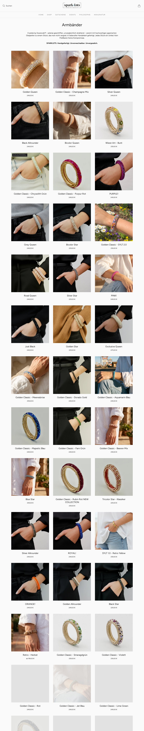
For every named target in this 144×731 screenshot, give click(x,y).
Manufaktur (99, 15)
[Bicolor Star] (72, 222)
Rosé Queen (30, 295)
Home (41, 15)
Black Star (114, 604)
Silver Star (72, 295)
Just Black (30, 346)
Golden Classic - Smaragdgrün (72, 655)
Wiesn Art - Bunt (114, 143)
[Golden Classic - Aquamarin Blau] (114, 375)
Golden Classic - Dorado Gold (72, 397)
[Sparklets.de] (72, 6)
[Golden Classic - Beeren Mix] (114, 426)
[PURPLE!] (114, 171)
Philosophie (84, 15)
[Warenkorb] (139, 5)
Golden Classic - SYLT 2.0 (114, 244)
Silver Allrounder (30, 553)
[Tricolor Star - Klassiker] (114, 477)
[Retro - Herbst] (30, 632)
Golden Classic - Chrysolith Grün (30, 193)
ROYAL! (72, 553)
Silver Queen (113, 92)
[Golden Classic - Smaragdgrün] (72, 632)
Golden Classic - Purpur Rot (72, 193)
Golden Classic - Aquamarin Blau (114, 397)
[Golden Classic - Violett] (114, 632)
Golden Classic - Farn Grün (72, 448)
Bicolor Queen (72, 143)
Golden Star (72, 346)
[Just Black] (30, 324)
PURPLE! (113, 193)
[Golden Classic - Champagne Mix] (72, 69)
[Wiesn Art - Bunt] (114, 120)
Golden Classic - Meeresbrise (30, 397)
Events (72, 15)
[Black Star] (114, 582)
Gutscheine (60, 15)
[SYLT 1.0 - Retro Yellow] (114, 531)
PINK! (114, 295)
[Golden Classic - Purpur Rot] (72, 171)
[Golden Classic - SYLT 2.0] (114, 222)
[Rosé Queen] (30, 273)
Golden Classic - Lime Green (114, 706)
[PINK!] (114, 273)
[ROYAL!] (72, 531)
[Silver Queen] (114, 69)
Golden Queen (30, 92)
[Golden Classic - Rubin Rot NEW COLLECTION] (72, 477)
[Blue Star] (30, 477)
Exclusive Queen (114, 346)
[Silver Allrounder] (30, 531)
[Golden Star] (72, 324)
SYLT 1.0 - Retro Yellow (113, 553)
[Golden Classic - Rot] (30, 683)
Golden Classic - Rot (30, 706)
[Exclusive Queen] (114, 324)
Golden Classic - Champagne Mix (72, 92)
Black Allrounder (30, 143)
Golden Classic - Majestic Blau (30, 448)
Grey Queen (30, 244)
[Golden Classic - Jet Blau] (72, 683)
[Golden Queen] (30, 69)
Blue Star (30, 499)
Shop (49, 15)
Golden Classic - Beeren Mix (114, 448)
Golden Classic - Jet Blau (72, 706)
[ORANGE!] (30, 582)
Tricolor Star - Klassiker (113, 499)
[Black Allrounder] (30, 120)
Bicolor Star (72, 244)
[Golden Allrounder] (72, 582)
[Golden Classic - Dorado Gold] (72, 375)
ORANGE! (30, 604)
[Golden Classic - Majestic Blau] (30, 426)
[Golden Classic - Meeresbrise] (30, 375)
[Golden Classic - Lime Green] (114, 683)
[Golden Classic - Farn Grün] (72, 426)
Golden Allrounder (72, 604)
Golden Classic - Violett (114, 655)
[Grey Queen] (30, 222)
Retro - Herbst (30, 655)
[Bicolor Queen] (72, 120)
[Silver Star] (72, 273)
